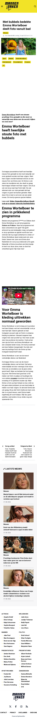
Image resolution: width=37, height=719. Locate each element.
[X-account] (10, 706)
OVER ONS (33, 712)
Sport (4, 58)
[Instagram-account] (21, 706)
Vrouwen (27, 62)
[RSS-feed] (27, 706)
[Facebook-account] (16, 706)
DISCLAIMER (23, 712)
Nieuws (5, 33)
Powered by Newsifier (18, 716)
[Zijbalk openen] (2, 6)
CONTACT (3, 712)
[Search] (35, 6)
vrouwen (14, 378)
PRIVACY (13, 712)
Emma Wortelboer (21, 58)
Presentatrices (18, 62)
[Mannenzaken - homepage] (11, 6)
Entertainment (7, 62)
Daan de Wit (11, 35)
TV (3, 65)
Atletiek (11, 58)
